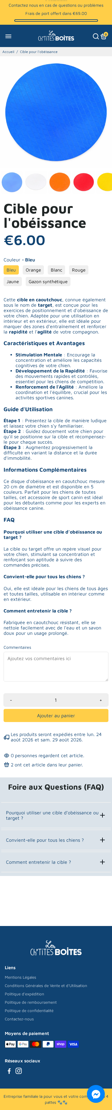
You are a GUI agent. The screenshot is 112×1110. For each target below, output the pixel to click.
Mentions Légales (20, 977)
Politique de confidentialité (29, 1010)
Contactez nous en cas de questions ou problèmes (56, 4)
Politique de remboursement (31, 1002)
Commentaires (17, 647)
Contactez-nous (19, 1019)
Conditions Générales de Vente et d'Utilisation (46, 985)
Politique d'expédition (24, 993)
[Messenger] (96, 1094)
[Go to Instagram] (18, 1071)
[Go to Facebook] (9, 1071)
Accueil (8, 51)
